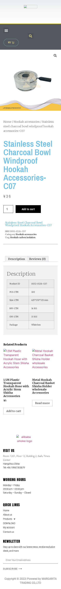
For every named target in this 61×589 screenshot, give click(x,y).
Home (7, 121)
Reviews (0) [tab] (37, 259)
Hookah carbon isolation (22, 237)
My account (9, 527)
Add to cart (28, 209)
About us (7, 514)
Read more (42, 403)
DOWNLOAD (9, 523)
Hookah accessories (27, 121)
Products (7, 519)
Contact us (8, 532)
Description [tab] (16, 259)
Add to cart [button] (13, 411)
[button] (6, 30)
